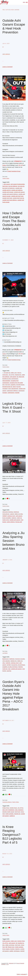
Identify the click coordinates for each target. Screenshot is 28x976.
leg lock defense (12, 186)
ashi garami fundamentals (18, 184)
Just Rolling (4, 653)
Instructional (5, 514)
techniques (17, 951)
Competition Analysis (7, 802)
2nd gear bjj (7, 372)
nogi (9, 669)
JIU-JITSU (11, 374)
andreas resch (11, 516)
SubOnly (8, 663)
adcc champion (19, 810)
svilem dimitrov (11, 522)
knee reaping (6, 949)
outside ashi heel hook (17, 196)
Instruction (5, 374)
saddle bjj (12, 816)
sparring (9, 671)
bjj (17, 376)
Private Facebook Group (13, 171)
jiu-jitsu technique (13, 667)
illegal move (11, 947)
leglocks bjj (17, 813)
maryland (4, 388)
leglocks (14, 518)
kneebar (12, 949)
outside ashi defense (16, 190)
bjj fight (9, 665)
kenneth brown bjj (7, 386)
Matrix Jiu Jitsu (19, 514)
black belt (21, 376)
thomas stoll (18, 522)
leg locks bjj (21, 186)
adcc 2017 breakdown (8, 810)
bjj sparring (14, 665)
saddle (11, 951)
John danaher (6, 661)
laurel (14, 386)
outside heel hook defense (9, 200)
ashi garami (7, 184)
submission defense (12, 390)
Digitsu (4, 165)
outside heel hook (7, 198)
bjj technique (21, 665)
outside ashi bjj (6, 190)
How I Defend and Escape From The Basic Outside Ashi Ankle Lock (13, 221)
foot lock (7, 384)
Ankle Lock (14, 372)
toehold (22, 951)
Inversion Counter (20, 659)
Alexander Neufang (7, 512)
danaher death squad (8, 812)
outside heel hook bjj (18, 198)
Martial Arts (18, 374)
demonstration (6, 380)
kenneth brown (20, 384)
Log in (7, 964)
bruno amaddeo (6, 518)
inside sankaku (9, 813)
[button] (24, 2)
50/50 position (6, 941)
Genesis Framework (20, 963)
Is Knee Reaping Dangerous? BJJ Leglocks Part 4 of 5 (12, 834)
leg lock (18, 386)
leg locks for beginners (8, 188)
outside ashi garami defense (10, 194)
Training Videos (5, 178)
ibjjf (6, 947)
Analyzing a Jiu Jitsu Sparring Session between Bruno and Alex (13, 540)
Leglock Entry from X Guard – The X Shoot (13, 407)
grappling (13, 384)
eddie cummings (9, 945)
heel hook (5, 186)
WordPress (3, 964)
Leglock (12, 514)
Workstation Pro (12, 963)
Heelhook (16, 512)
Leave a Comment (7, 66)
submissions (11, 392)
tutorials (17, 392)
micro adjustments (13, 388)
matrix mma (5, 520)
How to (19, 372)
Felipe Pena (5, 808)
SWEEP (4, 516)
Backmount (5, 659)
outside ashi (18, 188)
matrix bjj (19, 518)
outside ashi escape (7, 192)
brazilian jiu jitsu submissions (10, 378)
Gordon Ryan (13, 808)
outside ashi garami (19, 192)
